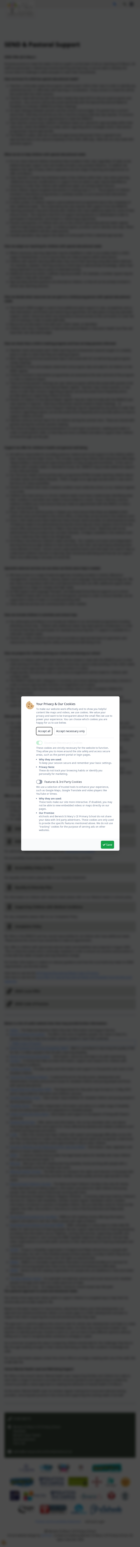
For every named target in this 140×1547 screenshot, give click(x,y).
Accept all (44, 731)
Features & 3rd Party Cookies (63, 782)
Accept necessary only (70, 731)
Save (109, 845)
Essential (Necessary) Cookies (63, 743)
